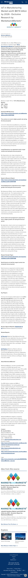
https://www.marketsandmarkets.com (11, 448)
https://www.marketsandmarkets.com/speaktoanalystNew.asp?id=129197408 (13, 180)
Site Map (19, 570)
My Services (13, 560)
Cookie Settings (14, 572)
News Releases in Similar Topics (8, 545)
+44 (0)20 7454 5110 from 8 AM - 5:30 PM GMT (14, 563)
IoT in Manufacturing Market (10, 45)
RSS (23, 570)
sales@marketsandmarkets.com (12, 439)
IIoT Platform (4, 349)
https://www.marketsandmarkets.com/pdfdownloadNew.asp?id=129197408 (14, 114)
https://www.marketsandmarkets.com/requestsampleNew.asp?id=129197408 (13, 257)
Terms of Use (10, 568)
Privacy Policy (17, 568)
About (14, 558)
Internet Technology (5, 541)
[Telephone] (22, 2)
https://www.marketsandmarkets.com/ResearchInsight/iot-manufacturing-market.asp (14, 444)
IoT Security (4, 336)
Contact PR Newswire (14, 555)
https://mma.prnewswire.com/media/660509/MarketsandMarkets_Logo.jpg (14, 460)
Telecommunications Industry (19, 542)
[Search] (26, 2)
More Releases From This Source (8, 524)
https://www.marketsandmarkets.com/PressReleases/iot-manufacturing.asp (14, 452)
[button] (14, 25)
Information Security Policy (9, 570)
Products (14, 556)
